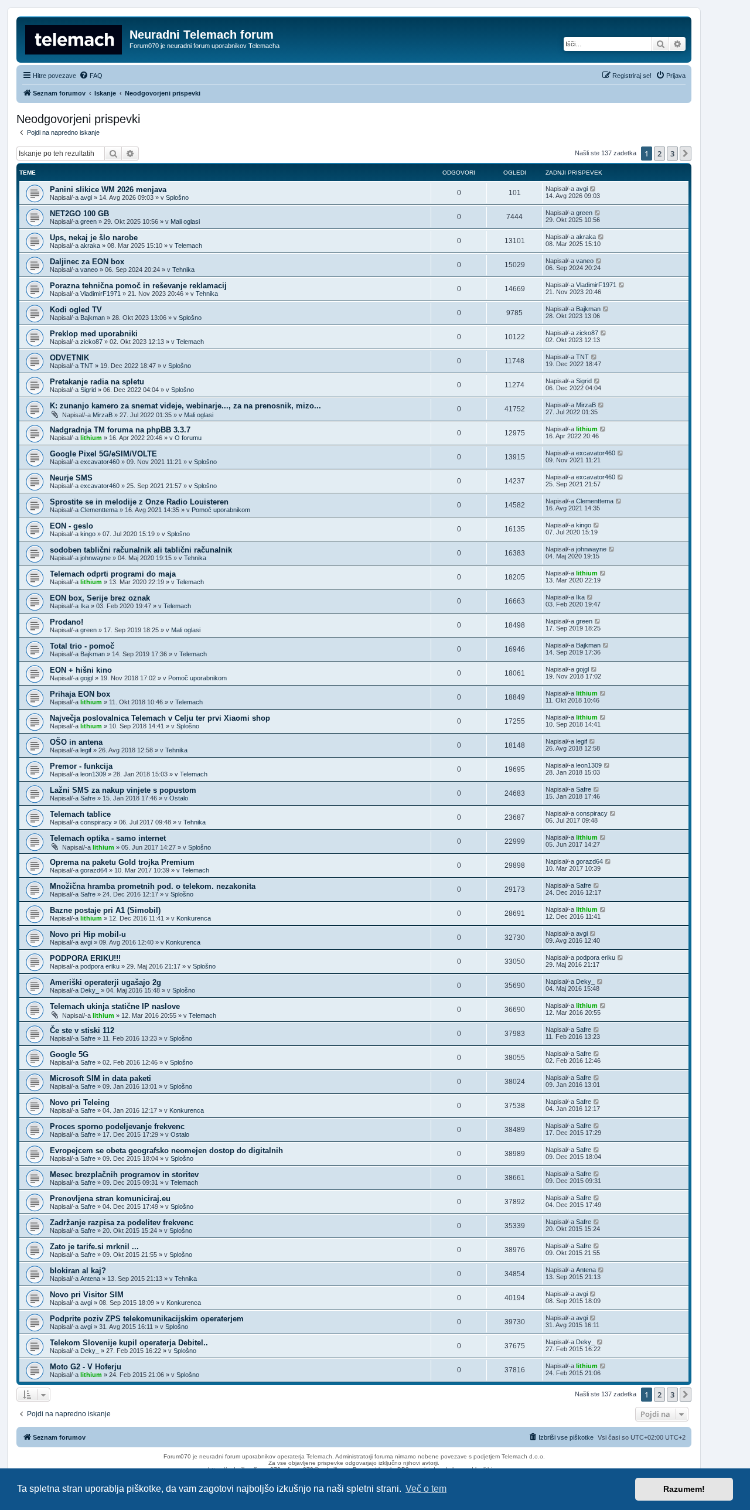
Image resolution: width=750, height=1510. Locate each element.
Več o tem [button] (425, 1489)
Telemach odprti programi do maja (113, 574)
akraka (90, 245)
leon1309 (93, 774)
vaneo (89, 269)
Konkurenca (193, 918)
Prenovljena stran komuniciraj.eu (110, 1198)
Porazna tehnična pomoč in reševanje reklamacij (138, 285)
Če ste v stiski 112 (82, 1030)
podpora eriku (100, 966)
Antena (90, 1278)
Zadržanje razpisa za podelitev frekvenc (121, 1222)
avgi (86, 197)
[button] (685, 153)
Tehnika (183, 269)
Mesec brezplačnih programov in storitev (124, 1174)
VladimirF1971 (100, 293)
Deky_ (89, 990)
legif (85, 750)
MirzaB (102, 414)
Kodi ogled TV (76, 309)
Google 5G (69, 1054)
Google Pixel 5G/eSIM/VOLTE (103, 453)
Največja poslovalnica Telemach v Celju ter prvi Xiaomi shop (160, 718)
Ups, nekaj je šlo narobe (94, 237)
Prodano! (66, 622)
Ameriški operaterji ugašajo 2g (105, 982)
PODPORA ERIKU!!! (85, 958)
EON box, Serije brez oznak (100, 598)
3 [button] (672, 153)
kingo (88, 533)
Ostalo (178, 798)
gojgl (86, 677)
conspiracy (96, 822)
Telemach (188, 245)
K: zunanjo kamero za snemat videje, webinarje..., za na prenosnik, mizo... (185, 405)
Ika (84, 605)
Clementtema (99, 509)
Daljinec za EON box (87, 261)
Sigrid (88, 389)
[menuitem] (91, 76)
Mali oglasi (185, 221)
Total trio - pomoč (82, 646)
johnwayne (95, 557)
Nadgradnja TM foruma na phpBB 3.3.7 (120, 429)
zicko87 (91, 341)
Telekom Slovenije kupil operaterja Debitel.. (129, 1342)
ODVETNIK (69, 357)
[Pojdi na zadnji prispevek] (593, 188)
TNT (86, 365)
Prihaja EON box (80, 694)
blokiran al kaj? (78, 1270)
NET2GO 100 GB (79, 213)
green (88, 221)
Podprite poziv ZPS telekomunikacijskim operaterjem (147, 1318)
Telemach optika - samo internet (108, 838)
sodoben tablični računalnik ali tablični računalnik (141, 550)
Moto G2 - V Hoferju (85, 1366)
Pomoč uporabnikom (221, 509)
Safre (88, 798)
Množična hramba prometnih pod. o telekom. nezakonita (152, 886)
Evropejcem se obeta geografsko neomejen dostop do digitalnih (166, 1150)
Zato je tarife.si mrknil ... (94, 1246)
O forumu (188, 437)
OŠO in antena (76, 742)
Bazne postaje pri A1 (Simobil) (105, 910)
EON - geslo (71, 525)
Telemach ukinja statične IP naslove (115, 1006)
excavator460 (100, 461)
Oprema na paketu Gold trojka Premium (122, 862)
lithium (91, 437)
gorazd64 (93, 870)
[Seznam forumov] (74, 38)
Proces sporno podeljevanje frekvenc (117, 1126)
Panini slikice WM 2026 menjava (108, 189)
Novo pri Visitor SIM (87, 1294)
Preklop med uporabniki (94, 333)
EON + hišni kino (81, 670)
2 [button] (659, 153)
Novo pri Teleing (80, 1102)
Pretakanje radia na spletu (97, 381)
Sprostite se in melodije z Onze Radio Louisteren (139, 501)
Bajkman (92, 317)
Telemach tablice (80, 814)
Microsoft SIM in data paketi (100, 1078)
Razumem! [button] (684, 1489)
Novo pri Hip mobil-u (88, 934)
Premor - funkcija (81, 766)
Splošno (177, 197)
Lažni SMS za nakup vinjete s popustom (123, 790)
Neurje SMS (71, 477)
